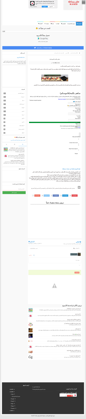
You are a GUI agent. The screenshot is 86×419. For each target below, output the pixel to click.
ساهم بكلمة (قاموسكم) (16, 396)
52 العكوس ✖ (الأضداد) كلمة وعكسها (74, 319)
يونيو (13, 405)
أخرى (23, 122)
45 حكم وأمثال (78, 328)
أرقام (23, 132)
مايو (12, 403)
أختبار (23, 118)
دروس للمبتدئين (71, 23)
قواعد (23, 107)
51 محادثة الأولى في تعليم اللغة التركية (74, 350)
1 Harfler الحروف (21, 57)
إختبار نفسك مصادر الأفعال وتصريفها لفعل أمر (72, 323)
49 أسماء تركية (78, 314)
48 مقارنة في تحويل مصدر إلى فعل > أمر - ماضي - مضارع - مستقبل (68, 345)
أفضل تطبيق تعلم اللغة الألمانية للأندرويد (18, 140)
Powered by (35, 6)
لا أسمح (51, 6)
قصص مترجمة (21, 129)
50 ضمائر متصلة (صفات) (76, 339)
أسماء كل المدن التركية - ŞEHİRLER (74, 308)
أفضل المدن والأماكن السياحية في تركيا (72, 243)
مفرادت (47, 23)
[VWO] (31, 6)
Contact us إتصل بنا (36, 386)
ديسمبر (13, 408)
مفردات (22, 96)
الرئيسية (79, 23)
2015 (12, 389)
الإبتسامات (77, 272)
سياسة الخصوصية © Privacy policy (38, 389)
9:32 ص (30, 255)
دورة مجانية (22, 104)
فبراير (13, 398)
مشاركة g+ (37, 195)
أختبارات (40, 23)
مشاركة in (65, 195)
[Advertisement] (32, 10)
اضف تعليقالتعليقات (34, 248)
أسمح (45, 6)
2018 (12, 410)
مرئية (23, 114)
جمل (53, 23)
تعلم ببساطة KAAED (73, 2)
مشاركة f (56, 195)
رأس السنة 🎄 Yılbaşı (76, 334)
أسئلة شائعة (21, 125)
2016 (12, 391)
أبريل (13, 401)
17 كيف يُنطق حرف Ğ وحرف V (75, 355)
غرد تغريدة (47, 195)
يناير (13, 394)
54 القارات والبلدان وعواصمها (34, 243)
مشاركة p (75, 195)
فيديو (23, 111)
